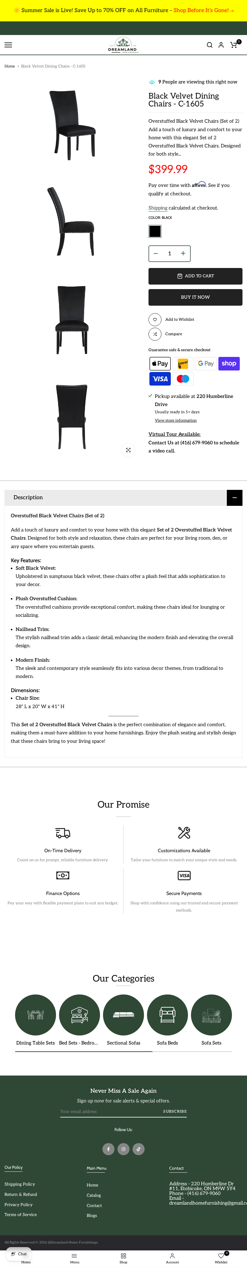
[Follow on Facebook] (108, 1149)
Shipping (158, 208)
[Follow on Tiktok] (139, 1149)
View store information (176, 420)
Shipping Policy (20, 1184)
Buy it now (195, 297)
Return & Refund (21, 1194)
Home (10, 66)
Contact (94, 1205)
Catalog (94, 1195)
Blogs (92, 1215)
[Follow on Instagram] (123, 1149)
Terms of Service (21, 1214)
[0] (233, 45)
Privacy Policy (19, 1204)
